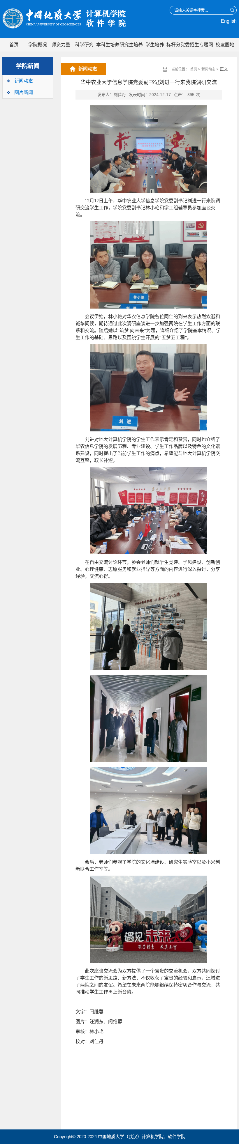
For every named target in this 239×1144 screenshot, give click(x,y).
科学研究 (84, 44)
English (229, 21)
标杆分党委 (178, 44)
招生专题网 (201, 44)
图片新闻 (23, 92)
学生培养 (154, 44)
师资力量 (61, 44)
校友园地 (225, 44)
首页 (14, 44)
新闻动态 (23, 80)
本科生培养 (107, 44)
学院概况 (37, 44)
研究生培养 (131, 44)
